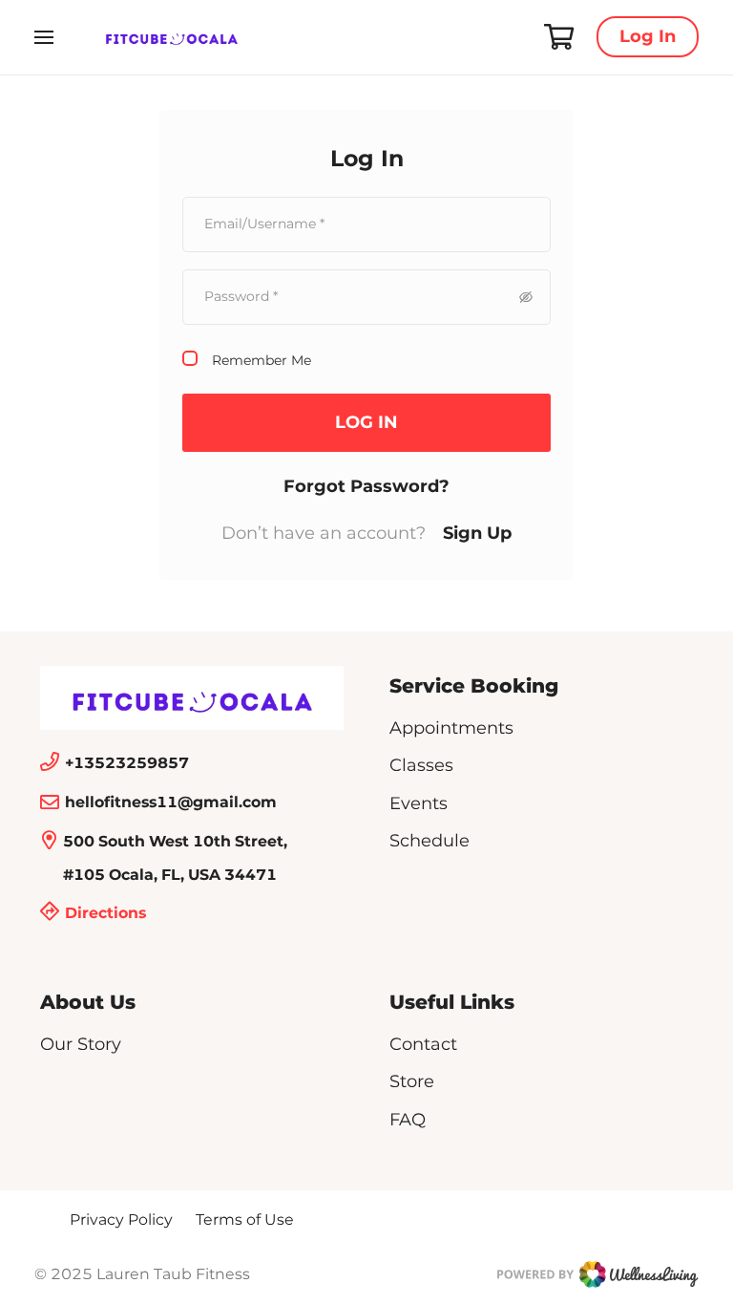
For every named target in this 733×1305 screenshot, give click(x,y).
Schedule (429, 840)
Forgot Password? (366, 486)
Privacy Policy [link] (121, 1219)
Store (411, 1081)
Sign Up (477, 533)
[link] (192, 698)
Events (418, 803)
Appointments (451, 727)
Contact (423, 1044)
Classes (421, 765)
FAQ (407, 1119)
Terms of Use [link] (245, 1219)
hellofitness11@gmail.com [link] (171, 802)
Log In (647, 36)
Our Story (80, 1044)
